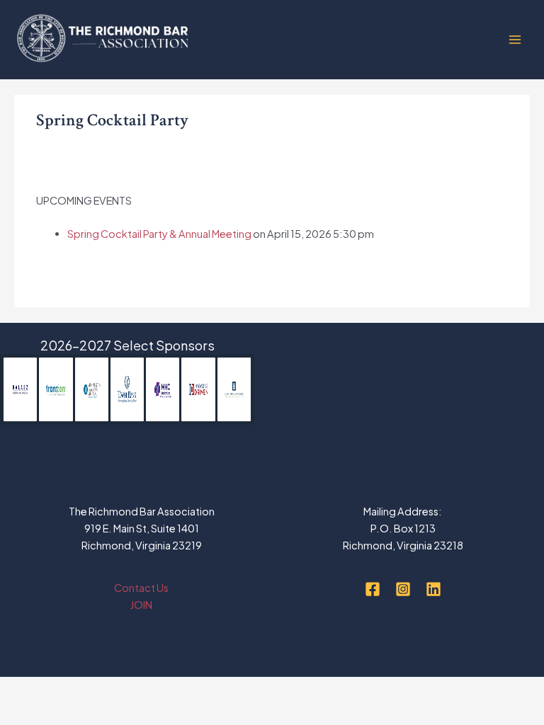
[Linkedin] (433, 589)
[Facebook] (372, 589)
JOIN (141, 604)
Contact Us (141, 587)
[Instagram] (403, 589)
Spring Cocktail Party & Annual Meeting (159, 233)
